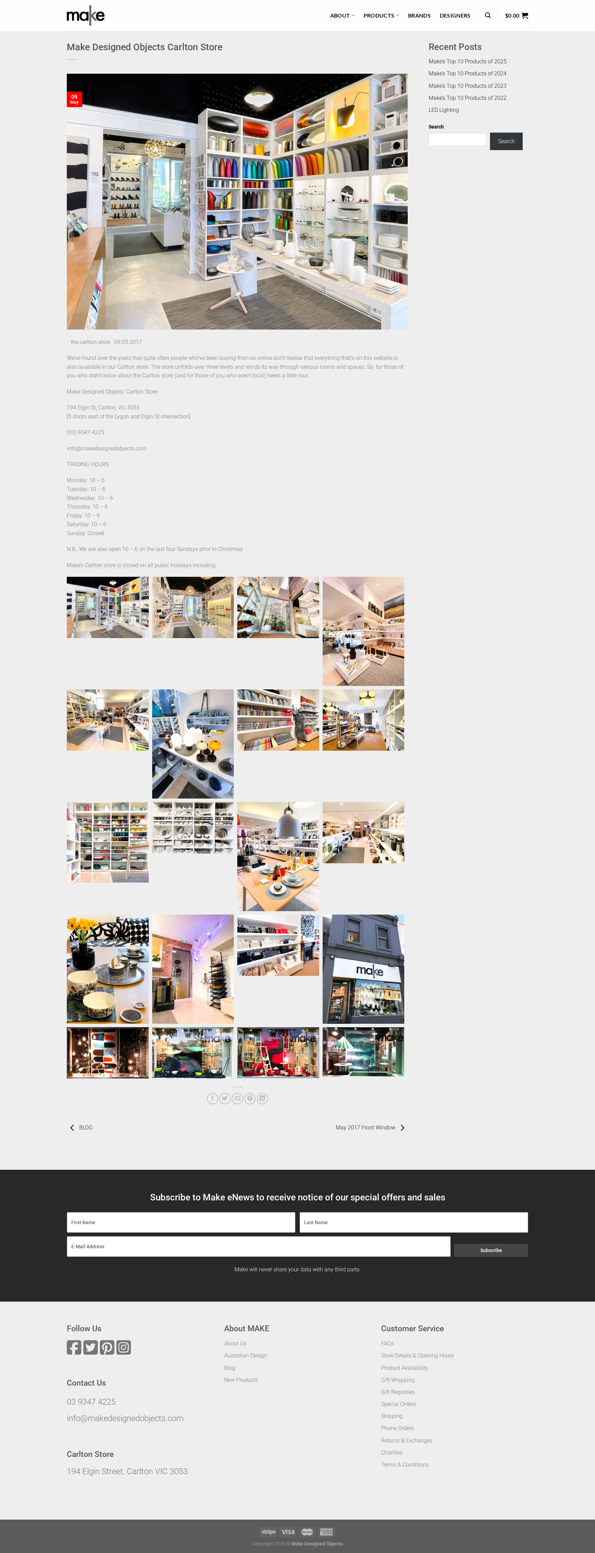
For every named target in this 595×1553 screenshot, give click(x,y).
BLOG (85, 1127)
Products (379, 15)
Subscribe (491, 1250)
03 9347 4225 (91, 1402)
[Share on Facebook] (212, 1098)
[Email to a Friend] (237, 1098)
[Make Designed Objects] (86, 15)
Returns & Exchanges (406, 1440)
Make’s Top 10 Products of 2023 (468, 85)
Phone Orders (397, 1428)
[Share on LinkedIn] (262, 1098)
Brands (419, 15)
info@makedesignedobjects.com (125, 1418)
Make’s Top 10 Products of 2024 (468, 73)
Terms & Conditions (405, 1464)
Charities (392, 1452)
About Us (235, 1343)
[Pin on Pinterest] (249, 1098)
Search (436, 126)
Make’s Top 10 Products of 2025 (468, 61)
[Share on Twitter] (225, 1098)
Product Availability (404, 1368)
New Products (241, 1380)
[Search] (488, 15)
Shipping (392, 1416)
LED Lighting (444, 110)
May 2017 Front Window (366, 1127)
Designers (455, 15)
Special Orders (398, 1404)
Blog (229, 1368)
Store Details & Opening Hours (417, 1355)
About (340, 15)
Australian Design (245, 1355)
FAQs (387, 1343)
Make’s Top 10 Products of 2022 (468, 98)
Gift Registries (398, 1392)
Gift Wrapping (398, 1380)
